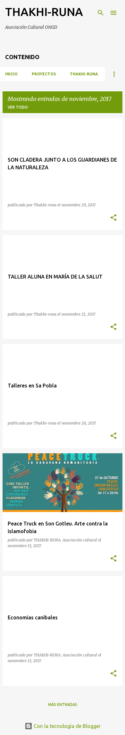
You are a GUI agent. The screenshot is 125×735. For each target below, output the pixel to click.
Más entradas (62, 704)
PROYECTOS (44, 74)
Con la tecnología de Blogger (66, 726)
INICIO (11, 74)
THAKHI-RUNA (44, 11)
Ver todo (18, 107)
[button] (113, 218)
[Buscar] (100, 12)
